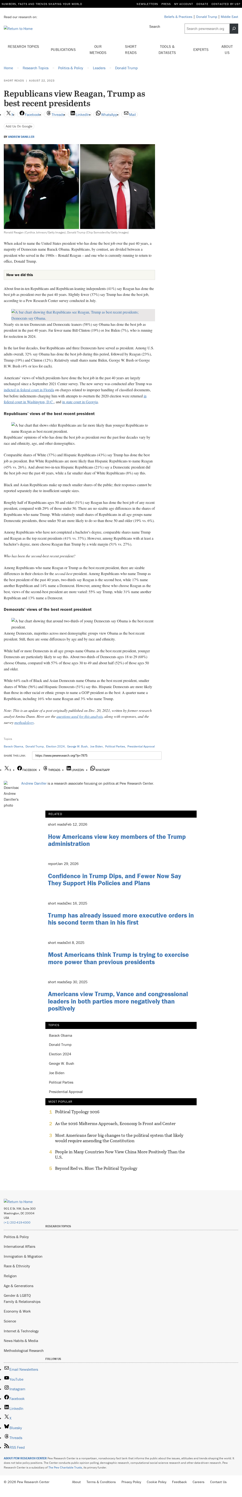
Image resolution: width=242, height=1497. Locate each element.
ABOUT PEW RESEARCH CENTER (25, 1458)
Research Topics (23, 46)
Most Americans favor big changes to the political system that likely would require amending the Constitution (119, 1138)
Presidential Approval (141, 746)
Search (154, 26)
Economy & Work (17, 1311)
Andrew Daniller (21, 137)
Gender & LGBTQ (17, 1295)
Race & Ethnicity (17, 1266)
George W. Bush (77, 746)
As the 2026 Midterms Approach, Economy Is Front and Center (115, 1123)
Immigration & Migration (23, 1256)
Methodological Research (24, 1350)
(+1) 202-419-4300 (17, 1222)
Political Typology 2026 (77, 1112)
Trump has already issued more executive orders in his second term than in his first (121, 918)
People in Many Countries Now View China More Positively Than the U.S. (120, 1154)
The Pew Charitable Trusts (65, 1467)
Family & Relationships (22, 1301)
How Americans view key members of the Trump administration (117, 840)
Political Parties (115, 746)
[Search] (234, 29)
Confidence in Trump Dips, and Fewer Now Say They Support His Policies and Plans (114, 879)
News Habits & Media (21, 1340)
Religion (10, 1275)
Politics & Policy (16, 1236)
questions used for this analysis (79, 716)
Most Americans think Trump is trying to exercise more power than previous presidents (118, 958)
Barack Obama (13, 746)
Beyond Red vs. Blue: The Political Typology (96, 1168)
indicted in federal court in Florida (29, 389)
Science (10, 1321)
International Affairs (19, 1246)
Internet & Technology (21, 1331)
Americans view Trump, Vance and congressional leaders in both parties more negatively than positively (118, 1001)
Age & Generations (18, 1285)
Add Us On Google (19, 126)
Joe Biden (96, 746)
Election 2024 (55, 746)
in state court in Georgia (80, 401)
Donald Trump (35, 746)
